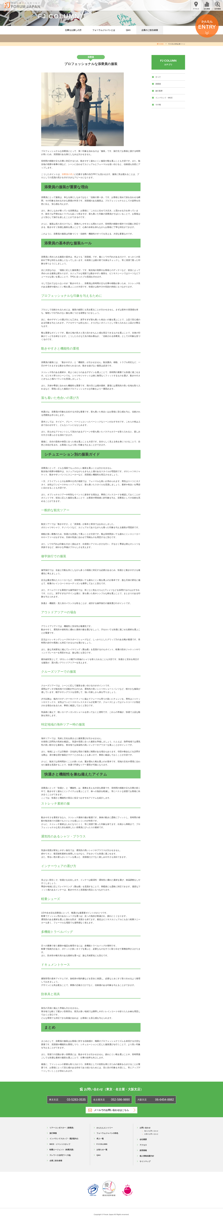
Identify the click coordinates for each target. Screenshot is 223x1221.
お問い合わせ (145, 1128)
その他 (158, 105)
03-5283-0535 (76, 1099)
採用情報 (143, 1150)
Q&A (128, 30)
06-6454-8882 (164, 1099)
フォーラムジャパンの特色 (107, 1133)
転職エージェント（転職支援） (62, 1150)
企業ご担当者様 (56, 1161)
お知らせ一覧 (102, 1150)
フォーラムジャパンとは (103, 30)
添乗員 (158, 84)
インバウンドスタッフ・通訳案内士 (64, 1139)
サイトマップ (145, 1161)
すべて (158, 77)
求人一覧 (100, 1139)
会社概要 (143, 1139)
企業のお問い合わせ (151, 1134)
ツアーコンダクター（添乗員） (62, 1128)
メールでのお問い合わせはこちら (111, 1110)
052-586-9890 (120, 1099)
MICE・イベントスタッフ (60, 1144)
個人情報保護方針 (147, 1156)
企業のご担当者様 (149, 30)
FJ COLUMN (102, 1144)
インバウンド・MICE (164, 98)
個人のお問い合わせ (151, 1131)
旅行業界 (159, 91)
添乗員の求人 (68, 174)
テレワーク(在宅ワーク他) (60, 1155)
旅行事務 (53, 1133)
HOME (161, 44)
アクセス (143, 1145)
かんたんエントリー (105, 1128)
